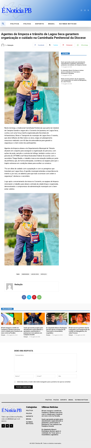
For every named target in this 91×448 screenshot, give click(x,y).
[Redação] (3, 45)
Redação (10, 45)
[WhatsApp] (39, 297)
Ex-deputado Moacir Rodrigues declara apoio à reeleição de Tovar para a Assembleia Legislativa (72, 72)
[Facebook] (24, 297)
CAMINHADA (25, 274)
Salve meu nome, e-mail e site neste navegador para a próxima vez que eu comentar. (44, 382)
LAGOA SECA (35, 274)
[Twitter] (88, 10)
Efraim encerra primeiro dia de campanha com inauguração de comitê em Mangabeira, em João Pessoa (74, 80)
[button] (3, 23)
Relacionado (7, 309)
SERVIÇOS (43, 274)
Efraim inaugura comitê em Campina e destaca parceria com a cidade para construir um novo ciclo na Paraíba (11, 330)
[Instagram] (85, 10)
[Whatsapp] (81, 10)
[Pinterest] (34, 297)
